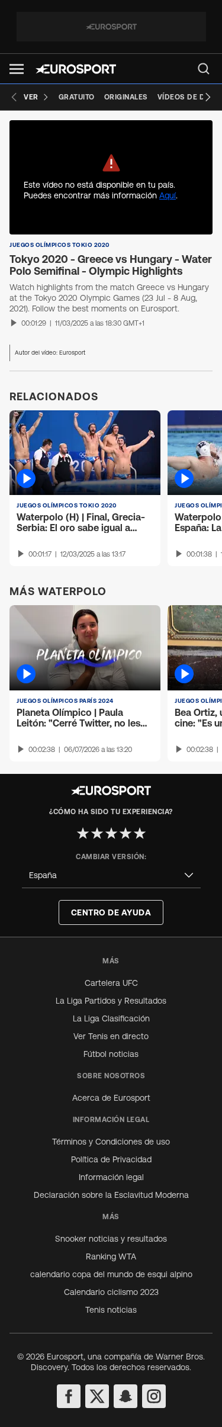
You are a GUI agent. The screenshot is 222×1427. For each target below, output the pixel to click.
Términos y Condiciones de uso (111, 1141)
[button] (16, 69)
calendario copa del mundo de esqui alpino (111, 1274)
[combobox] (111, 875)
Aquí (167, 195)
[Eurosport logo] (76, 69)
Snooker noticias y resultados (111, 1238)
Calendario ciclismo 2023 (111, 1292)
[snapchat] (125, 1396)
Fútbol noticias (111, 1054)
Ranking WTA (111, 1256)
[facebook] (69, 1396)
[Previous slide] (14, 97)
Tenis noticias (111, 1309)
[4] (125, 833)
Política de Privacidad (111, 1159)
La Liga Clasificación (111, 1018)
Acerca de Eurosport (111, 1098)
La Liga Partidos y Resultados (111, 1000)
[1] (83, 833)
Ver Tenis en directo (111, 1036)
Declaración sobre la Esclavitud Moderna (111, 1195)
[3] (111, 833)
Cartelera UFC (111, 983)
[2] (97, 833)
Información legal (111, 1177)
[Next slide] (208, 97)
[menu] (204, 68)
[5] (140, 833)
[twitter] (97, 1396)
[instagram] (154, 1396)
